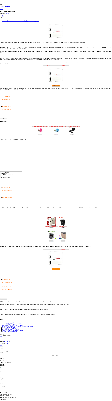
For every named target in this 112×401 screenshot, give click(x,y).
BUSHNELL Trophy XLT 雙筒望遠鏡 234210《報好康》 (10, 329)
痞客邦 (5, 341)
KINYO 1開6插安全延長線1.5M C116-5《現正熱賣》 (10, 328)
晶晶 (1, 336)
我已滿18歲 (2, 399)
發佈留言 (2, 352)
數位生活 (7, 343)
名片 (3, 17)
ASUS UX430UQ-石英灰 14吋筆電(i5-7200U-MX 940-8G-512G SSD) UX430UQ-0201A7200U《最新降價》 (18, 326)
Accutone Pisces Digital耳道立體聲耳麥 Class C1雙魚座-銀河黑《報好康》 (13, 330)
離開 (5, 399)
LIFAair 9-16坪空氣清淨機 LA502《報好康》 (9, 324)
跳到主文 (1, 9)
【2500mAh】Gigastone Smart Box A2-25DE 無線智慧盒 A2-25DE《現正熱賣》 (20, 21)
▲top (1, 345)
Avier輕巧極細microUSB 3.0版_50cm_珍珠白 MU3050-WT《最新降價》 (13, 325)
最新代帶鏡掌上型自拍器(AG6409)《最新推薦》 (9, 327)
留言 (7, 341)
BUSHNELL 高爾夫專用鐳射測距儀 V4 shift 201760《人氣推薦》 (12, 323)
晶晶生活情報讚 (5, 7)
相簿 (3, 15)
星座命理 (7, 13)
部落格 (3, 16)
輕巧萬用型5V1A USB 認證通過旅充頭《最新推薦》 (10, 331)
